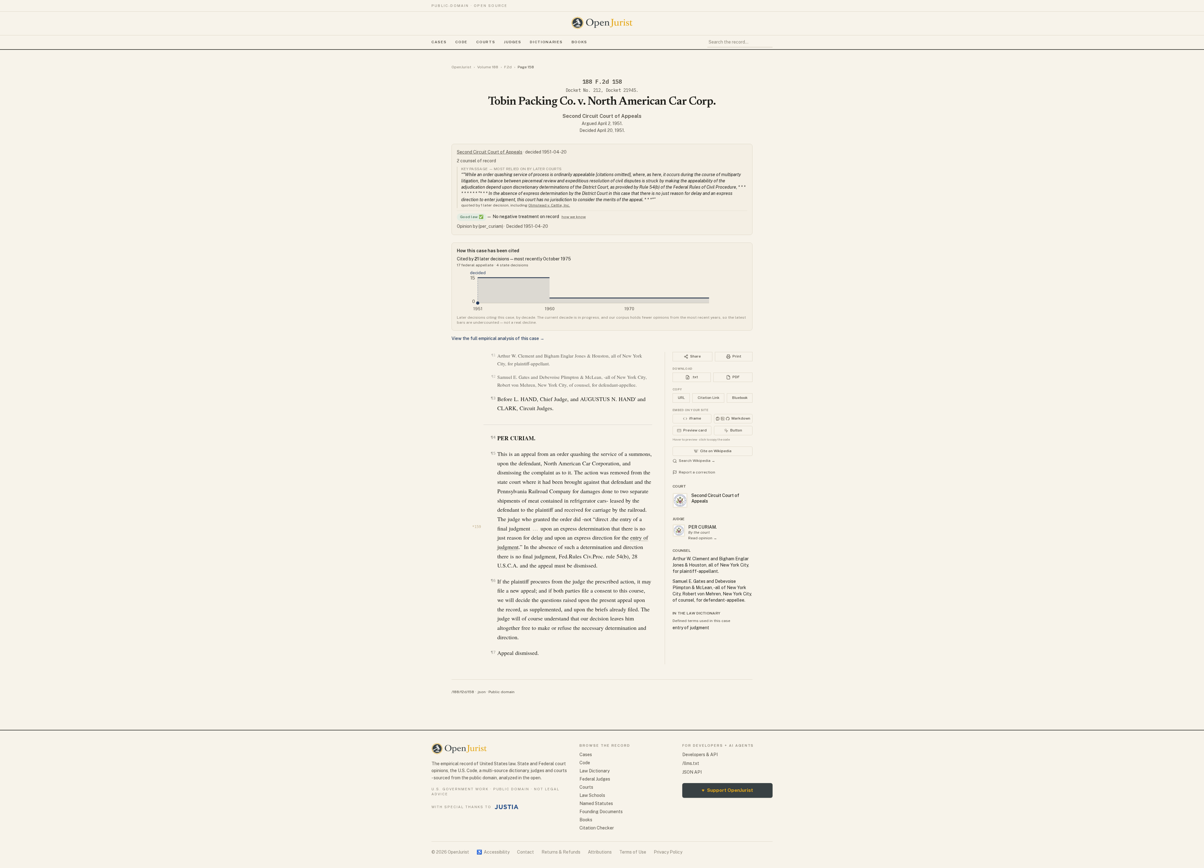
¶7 (493, 652)
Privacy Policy (668, 852)
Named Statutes (596, 803)
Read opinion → (702, 538)
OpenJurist (461, 67)
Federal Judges (594, 779)
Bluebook (739, 398)
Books (579, 42)
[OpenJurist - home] (602, 23)
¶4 (493, 437)
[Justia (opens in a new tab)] (506, 806)
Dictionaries (546, 42)
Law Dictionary (594, 770)
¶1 (493, 355)
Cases (438, 42)
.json (481, 692)
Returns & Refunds (560, 852)
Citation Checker (596, 827)
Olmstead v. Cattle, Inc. (549, 205)
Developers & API (700, 754)
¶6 (493, 580)
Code (461, 42)
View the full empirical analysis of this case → (498, 338)
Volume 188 (487, 67)
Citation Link (708, 398)
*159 (476, 527)
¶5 (493, 453)
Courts (485, 42)
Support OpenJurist (727, 790)
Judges (512, 42)
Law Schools (592, 795)
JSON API (692, 772)
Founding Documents (601, 811)
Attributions (600, 852)
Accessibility (493, 852)
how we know (574, 217)
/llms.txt (690, 763)
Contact (525, 852)
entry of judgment (691, 627)
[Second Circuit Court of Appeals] (679, 530)
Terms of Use (632, 852)
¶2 (493, 376)
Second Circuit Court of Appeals (602, 116)
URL (681, 398)
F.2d (508, 67)
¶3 (493, 398)
